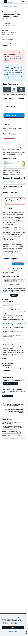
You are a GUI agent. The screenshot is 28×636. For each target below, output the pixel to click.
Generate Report (5, 37)
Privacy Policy (14, 623)
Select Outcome (5, 30)
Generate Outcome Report (8, 32)
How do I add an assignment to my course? (13, 438)
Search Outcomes (6, 28)
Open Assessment (6, 23)
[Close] (24, 615)
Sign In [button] (14, 295)
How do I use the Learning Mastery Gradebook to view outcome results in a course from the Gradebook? (12, 428)
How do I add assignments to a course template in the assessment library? (12, 432)
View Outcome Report (7, 39)
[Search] (23, 1)
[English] (8, 1)
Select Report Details (7, 34)
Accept (13, 627)
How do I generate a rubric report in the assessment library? (12, 423)
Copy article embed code (10, 383)
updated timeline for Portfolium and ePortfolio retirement (14, 58)
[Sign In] (25, 1)
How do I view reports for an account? (12, 435)
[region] (13, 624)
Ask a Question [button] (7, 396)
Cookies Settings (13, 631)
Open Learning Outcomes (8, 25)
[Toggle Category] (1, 299)
